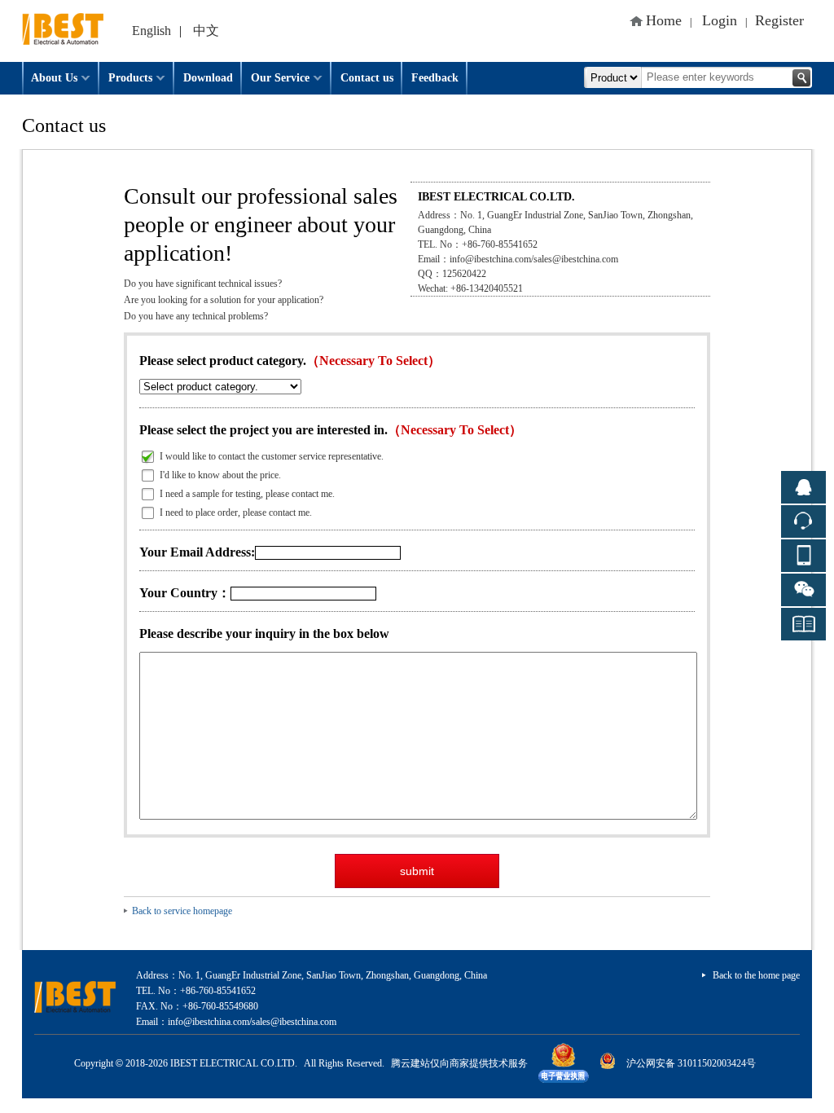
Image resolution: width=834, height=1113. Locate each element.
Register (779, 20)
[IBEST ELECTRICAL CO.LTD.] (62, 5)
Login (719, 20)
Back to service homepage (182, 911)
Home (664, 20)
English (151, 30)
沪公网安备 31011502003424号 (691, 1063)
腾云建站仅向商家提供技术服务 (459, 1063)
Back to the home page (756, 975)
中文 (206, 30)
